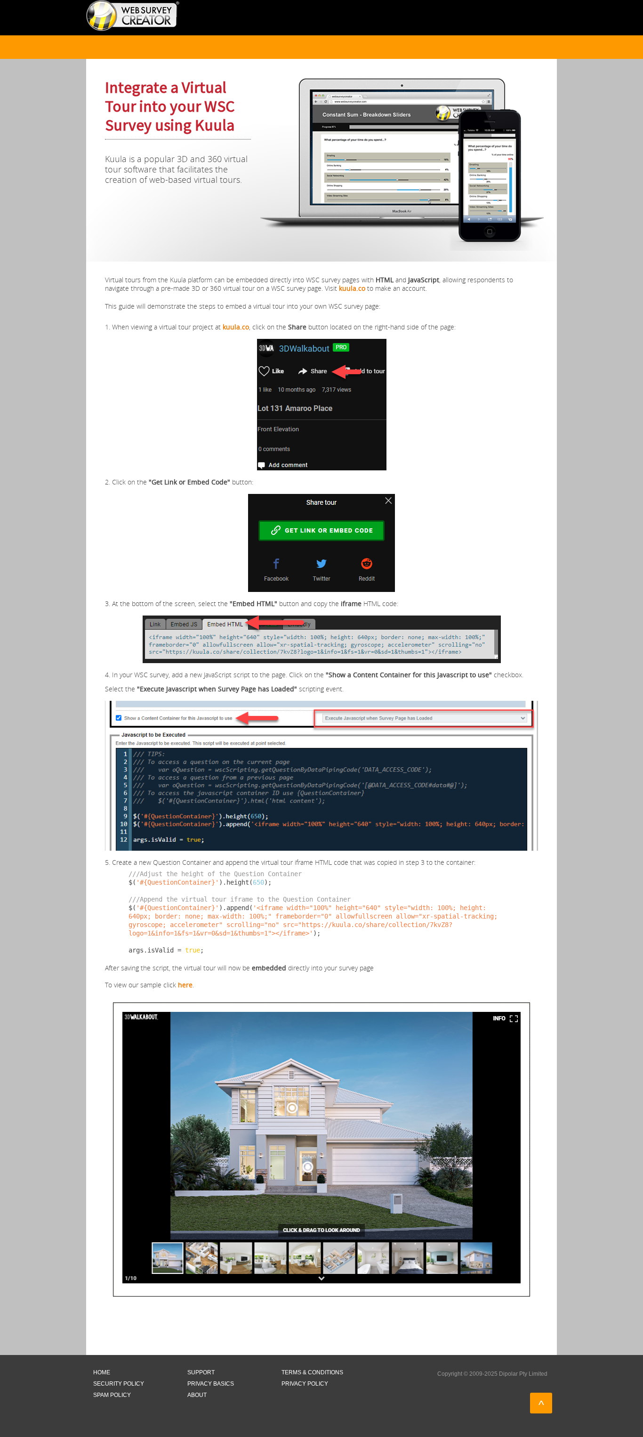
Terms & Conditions (312, 1372)
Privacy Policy (304, 1383)
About (197, 1395)
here (185, 984)
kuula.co (352, 288)
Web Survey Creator (132, 15)
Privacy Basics (210, 1383)
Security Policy (118, 1383)
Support (201, 1372)
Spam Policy (112, 1395)
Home (101, 1372)
